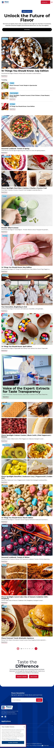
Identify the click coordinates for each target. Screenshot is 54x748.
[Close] (24, 726)
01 (21, 648)
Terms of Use (16, 739)
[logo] (27, 707)
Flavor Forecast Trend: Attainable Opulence (17, 638)
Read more (4, 75)
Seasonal (5, 117)
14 (32, 648)
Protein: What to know (9, 228)
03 (25, 648)
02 (23, 648)
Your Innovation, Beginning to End (14, 307)
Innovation (5, 275)
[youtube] (2, 716)
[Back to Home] (5, 2)
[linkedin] (5, 716)
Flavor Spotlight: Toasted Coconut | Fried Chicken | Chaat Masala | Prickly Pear (30, 96)
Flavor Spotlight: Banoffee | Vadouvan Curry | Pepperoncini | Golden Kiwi (26, 477)
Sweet (4, 565)
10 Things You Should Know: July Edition (25, 70)
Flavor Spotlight (14, 93)
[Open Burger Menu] (51, 2)
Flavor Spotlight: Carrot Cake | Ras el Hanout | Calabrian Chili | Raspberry (24, 597)
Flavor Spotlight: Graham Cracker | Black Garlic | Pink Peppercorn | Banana (26, 436)
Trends (12, 83)
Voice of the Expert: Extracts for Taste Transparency (26, 389)
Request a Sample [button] (22, 676)
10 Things (5, 38)
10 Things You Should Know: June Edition (22, 106)
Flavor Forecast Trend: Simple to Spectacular (23, 85)
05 (29, 648)
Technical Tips (7, 357)
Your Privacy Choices (35, 745)
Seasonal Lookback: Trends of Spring (15, 148)
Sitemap (46, 745)
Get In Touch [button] (33, 676)
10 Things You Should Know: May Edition (16, 267)
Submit (39, 700)
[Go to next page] (36, 648)
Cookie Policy (10, 739)
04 (27, 648)
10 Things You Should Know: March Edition (17, 518)
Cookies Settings (13, 742)
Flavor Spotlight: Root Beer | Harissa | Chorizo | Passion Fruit (24, 188)
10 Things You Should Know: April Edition (16, 346)
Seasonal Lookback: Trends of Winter (15, 557)
